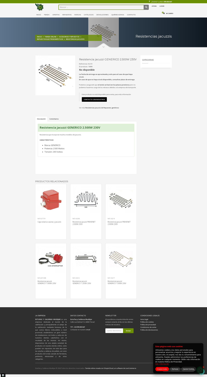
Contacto (131, 15)
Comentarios (54, 119)
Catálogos (88, 15)
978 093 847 (168, 2)
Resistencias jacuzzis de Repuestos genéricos (102, 108)
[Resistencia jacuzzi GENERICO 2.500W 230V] (55, 75)
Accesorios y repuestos (69, 37)
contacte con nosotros (94, 99)
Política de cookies (147, 322)
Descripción (41, 119)
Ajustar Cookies (188, 369)
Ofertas (55, 15)
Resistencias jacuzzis (75, 39)
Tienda (46, 15)
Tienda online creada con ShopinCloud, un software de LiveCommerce (110, 368)
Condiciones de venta (148, 327)
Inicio (38, 15)
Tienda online (50, 37)
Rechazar (175, 369)
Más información (162, 364)
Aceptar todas (162, 369)
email (88, 330)
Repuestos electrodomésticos (50, 39)
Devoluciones (102, 15)
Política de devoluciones (149, 330)
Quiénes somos (117, 15)
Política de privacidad (148, 325)
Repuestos (66, 15)
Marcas (77, 15)
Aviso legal (144, 319)
